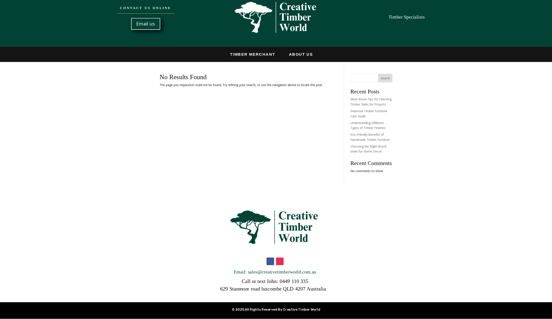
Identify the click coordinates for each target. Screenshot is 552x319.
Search (385, 78)
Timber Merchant (252, 54)
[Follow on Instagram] (279, 261)
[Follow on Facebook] (270, 261)
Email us (145, 23)
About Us (301, 54)
